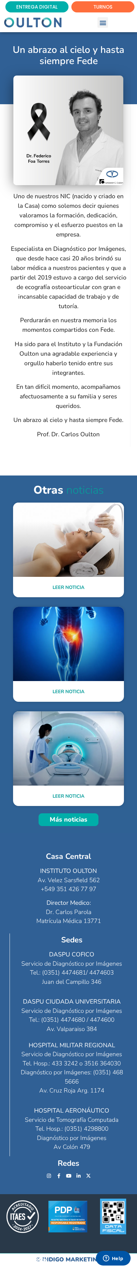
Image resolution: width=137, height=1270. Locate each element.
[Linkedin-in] (78, 1175)
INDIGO (53, 1259)
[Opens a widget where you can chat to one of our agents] (113, 1259)
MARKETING (83, 1259)
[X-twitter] (88, 1175)
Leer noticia (68, 587)
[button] (102, 22)
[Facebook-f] (58, 1175)
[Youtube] (68, 1175)
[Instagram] (49, 1175)
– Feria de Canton (24, 1259)
